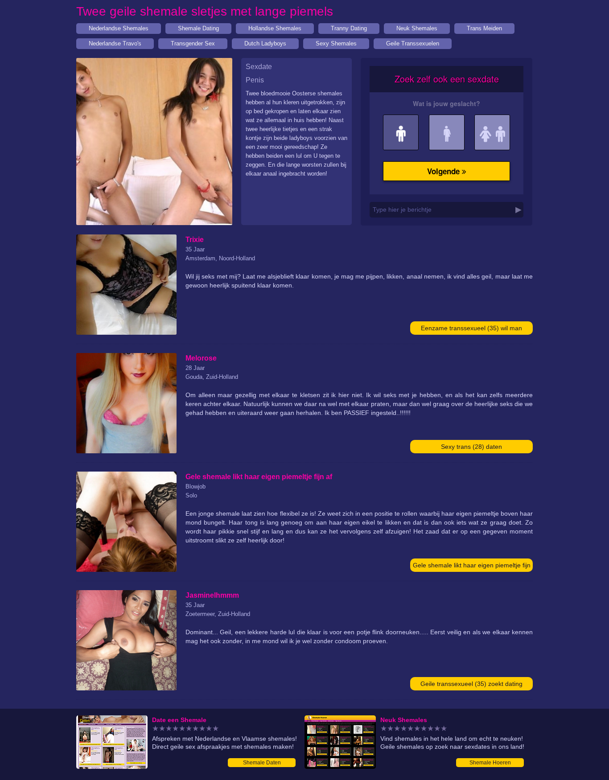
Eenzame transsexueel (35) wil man (471, 328)
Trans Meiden (484, 28)
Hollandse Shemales (274, 28)
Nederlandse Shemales (118, 28)
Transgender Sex (193, 43)
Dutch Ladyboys (265, 43)
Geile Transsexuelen (412, 43)
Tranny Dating (349, 28)
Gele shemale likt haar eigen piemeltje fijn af (472, 567)
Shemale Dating (198, 28)
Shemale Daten (262, 762)
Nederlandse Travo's (115, 43)
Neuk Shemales (416, 28)
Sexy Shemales (336, 43)
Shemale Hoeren (490, 762)
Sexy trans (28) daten (471, 446)
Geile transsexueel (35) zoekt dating (471, 683)
